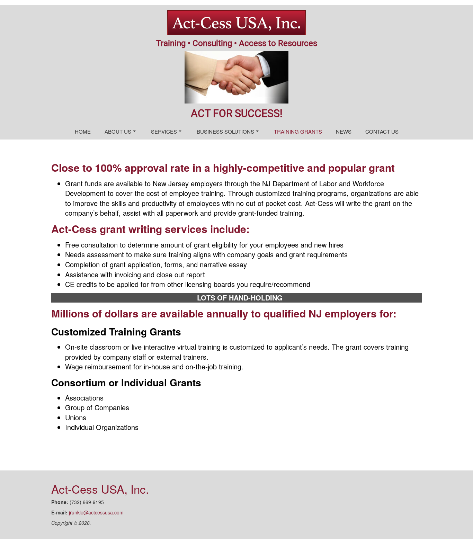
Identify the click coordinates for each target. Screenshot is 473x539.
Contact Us (382, 131)
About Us (118, 131)
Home (83, 131)
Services (164, 131)
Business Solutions (225, 131)
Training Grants (298, 131)
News (343, 131)
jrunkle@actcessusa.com (96, 512)
